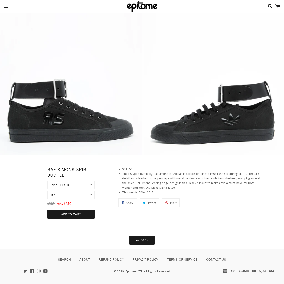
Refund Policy (111, 259)
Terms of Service (182, 259)
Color (53, 185)
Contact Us (216, 259)
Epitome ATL (134, 271)
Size (52, 195)
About (84, 259)
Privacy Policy (146, 259)
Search (64, 259)
